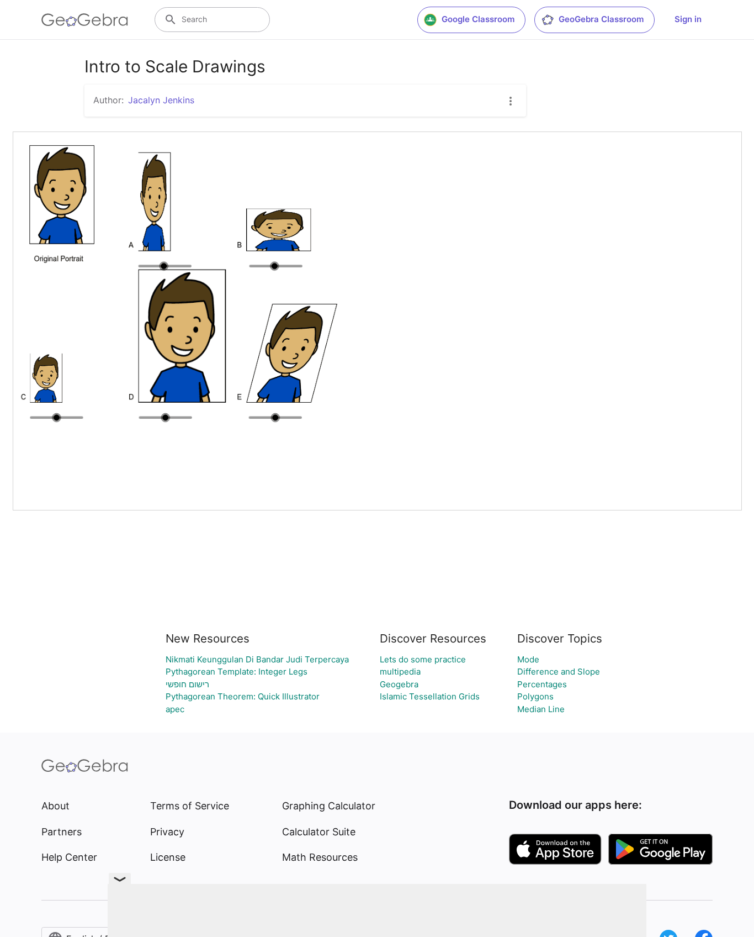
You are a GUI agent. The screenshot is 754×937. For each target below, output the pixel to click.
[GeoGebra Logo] (84, 20)
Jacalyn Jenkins (161, 100)
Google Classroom (478, 19)
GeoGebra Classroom (601, 19)
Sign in (688, 19)
